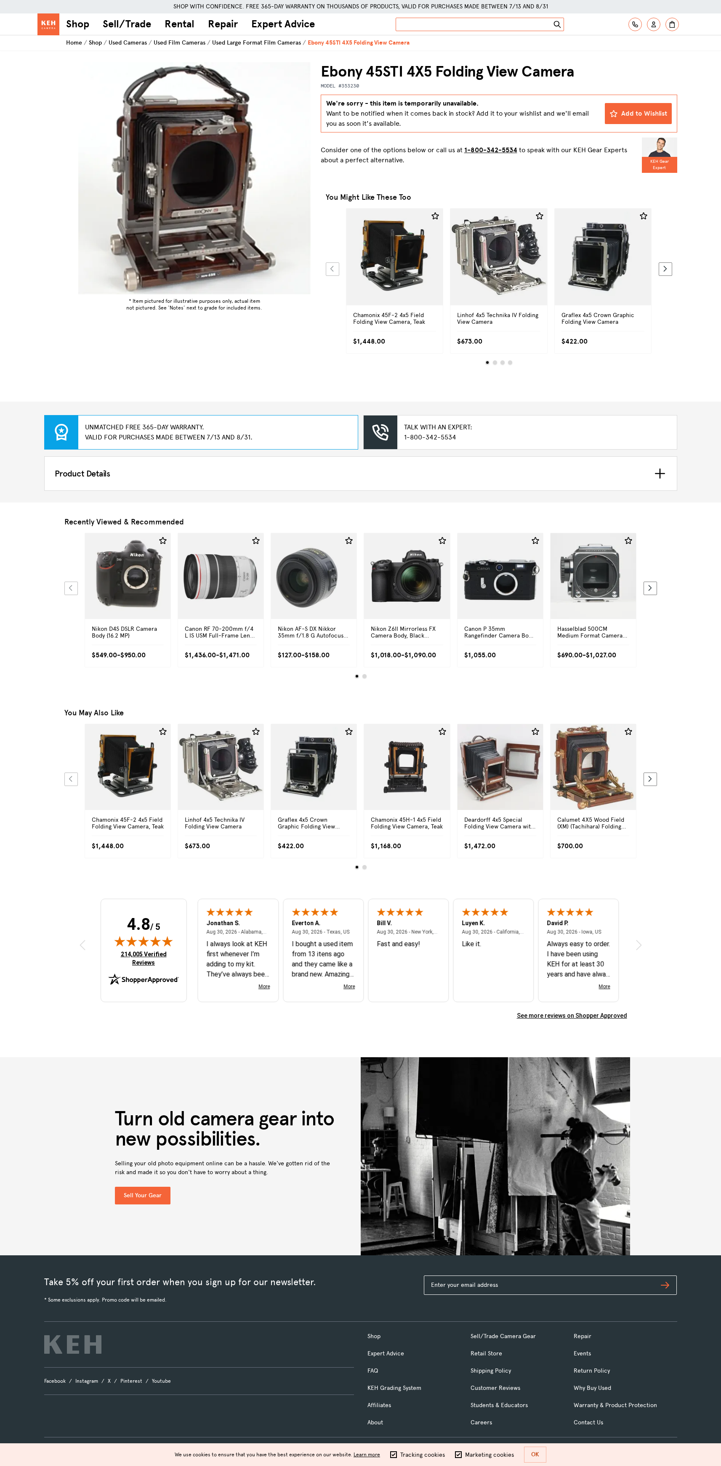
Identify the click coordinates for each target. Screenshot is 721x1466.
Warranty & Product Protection (615, 1405)
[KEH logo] (72, 1344)
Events (582, 1353)
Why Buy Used (592, 1388)
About (375, 1422)
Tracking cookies (422, 1454)
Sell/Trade (127, 24)
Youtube (161, 1381)
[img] (143, 941)
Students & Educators (499, 1405)
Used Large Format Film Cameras (256, 42)
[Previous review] (82, 945)
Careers (481, 1422)
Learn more (367, 1455)
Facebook (55, 1381)
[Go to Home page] (48, 24)
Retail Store (486, 1353)
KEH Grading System (394, 1388)
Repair (223, 24)
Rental (179, 24)
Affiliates (379, 1405)
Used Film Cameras (179, 42)
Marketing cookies (489, 1454)
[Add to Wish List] (435, 216)
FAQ (372, 1370)
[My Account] (653, 24)
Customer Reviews (495, 1388)
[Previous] (332, 269)
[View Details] (394, 266)
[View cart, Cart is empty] (672, 24)
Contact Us (588, 1422)
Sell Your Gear (143, 1195)
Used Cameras (128, 42)
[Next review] (639, 945)
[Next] (665, 269)
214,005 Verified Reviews (145, 958)
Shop (77, 24)
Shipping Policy (491, 1370)
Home (74, 42)
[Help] (635, 24)
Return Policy (592, 1370)
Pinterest (131, 1381)
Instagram (86, 1381)
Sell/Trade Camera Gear (503, 1336)
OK (535, 1454)
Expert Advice (283, 24)
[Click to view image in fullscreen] (194, 178)
